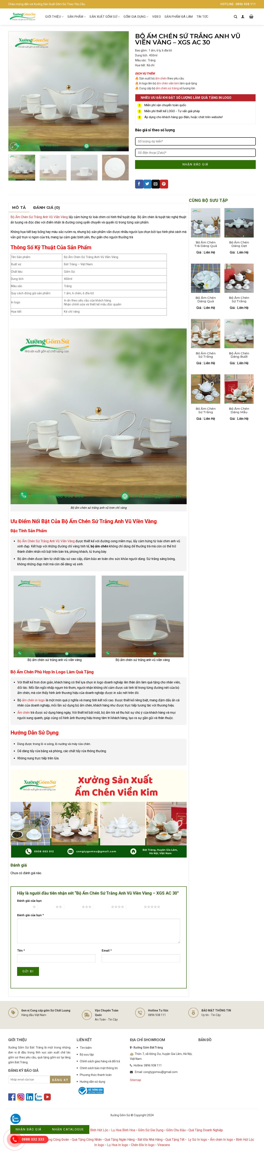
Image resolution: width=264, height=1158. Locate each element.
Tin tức (203, 17)
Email (107, 950)
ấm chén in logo (33, 700)
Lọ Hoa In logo (117, 1145)
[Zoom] (14, 146)
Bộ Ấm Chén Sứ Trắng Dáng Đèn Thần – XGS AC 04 (206, 355)
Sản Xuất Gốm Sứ (103, 17)
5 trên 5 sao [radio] (135, 906)
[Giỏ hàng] (251, 16)
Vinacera (163, 1145)
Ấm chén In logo (221, 1140)
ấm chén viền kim (168, 83)
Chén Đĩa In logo (142, 1145)
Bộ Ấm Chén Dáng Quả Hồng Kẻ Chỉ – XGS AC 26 (205, 299)
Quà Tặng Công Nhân (87, 1140)
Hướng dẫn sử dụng (92, 1081)
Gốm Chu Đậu (176, 1130)
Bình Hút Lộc (99, 1130)
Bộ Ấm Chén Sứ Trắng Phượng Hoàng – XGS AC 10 (205, 410)
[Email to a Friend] (156, 184)
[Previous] (16, 91)
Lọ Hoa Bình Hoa (123, 1130)
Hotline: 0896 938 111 (238, 4)
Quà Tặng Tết (174, 1140)
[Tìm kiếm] (235, 16)
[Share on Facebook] (139, 184)
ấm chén (161, 78)
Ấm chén (23, 713)
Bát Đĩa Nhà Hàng (150, 1140)
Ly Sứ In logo (197, 1140)
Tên (21, 950)
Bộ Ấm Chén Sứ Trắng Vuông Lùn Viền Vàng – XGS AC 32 (239, 299)
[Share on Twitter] (147, 184)
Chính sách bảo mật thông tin (99, 1068)
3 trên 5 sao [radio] (73, 906)
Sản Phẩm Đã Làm (179, 17)
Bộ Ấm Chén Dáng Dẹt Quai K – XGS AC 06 (239, 244)
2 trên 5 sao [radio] (46, 906)
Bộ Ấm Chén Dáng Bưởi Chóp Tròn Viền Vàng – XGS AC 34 (239, 355)
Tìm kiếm (86, 1047)
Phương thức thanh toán (96, 1075)
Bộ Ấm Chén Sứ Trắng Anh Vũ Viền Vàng (39, 217)
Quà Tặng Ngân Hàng (120, 1140)
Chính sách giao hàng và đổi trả (100, 1061)
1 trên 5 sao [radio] (24, 906)
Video (156, 17)
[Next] (121, 91)
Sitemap (135, 1080)
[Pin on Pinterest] (164, 184)
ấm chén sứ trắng (167, 88)
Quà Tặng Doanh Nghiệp (206, 1130)
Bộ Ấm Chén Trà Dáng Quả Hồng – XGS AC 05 (205, 244)
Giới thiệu (53, 17)
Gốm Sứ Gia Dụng (150, 1130)
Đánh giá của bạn (29, 901)
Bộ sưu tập (87, 1054)
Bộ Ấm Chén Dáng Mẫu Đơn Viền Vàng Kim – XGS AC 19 (239, 410)
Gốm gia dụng (135, 17)
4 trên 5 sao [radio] (102, 906)
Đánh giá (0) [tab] (46, 207)
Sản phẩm (75, 17)
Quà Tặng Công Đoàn (54, 1140)
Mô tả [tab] (19, 207)
